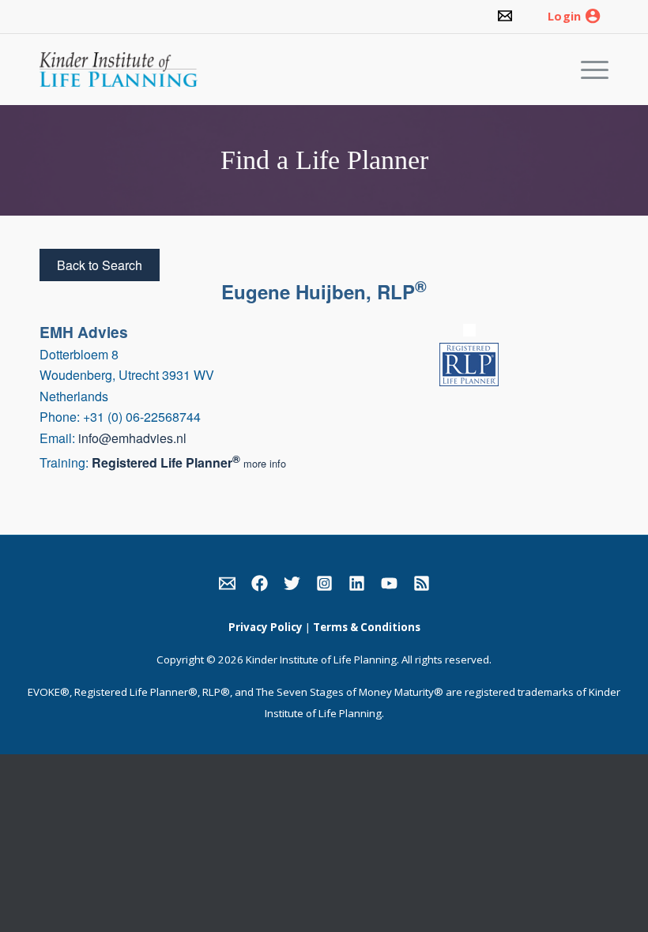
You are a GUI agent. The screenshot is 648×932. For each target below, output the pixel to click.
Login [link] (564, 16)
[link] (505, 16)
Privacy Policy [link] (265, 627)
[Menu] (586, 69)
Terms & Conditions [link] (366, 627)
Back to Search (99, 265)
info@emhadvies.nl (132, 438)
